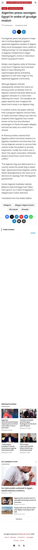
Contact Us (21, 537)
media (25, 209)
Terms (22, 540)
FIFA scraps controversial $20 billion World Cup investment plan (26, 447)
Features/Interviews (15, 8)
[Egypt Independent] (19, 2)
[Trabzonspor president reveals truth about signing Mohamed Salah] (10, 438)
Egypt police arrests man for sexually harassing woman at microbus (25, 500)
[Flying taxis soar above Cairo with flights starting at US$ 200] (7, 510)
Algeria (8, 205)
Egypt (4, 8)
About (7, 537)
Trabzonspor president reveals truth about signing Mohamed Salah (9, 447)
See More (19, 519)
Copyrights (29, 537)
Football (14, 209)
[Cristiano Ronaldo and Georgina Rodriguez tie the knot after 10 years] (28, 413)
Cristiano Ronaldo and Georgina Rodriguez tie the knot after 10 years (28, 423)
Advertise (13, 537)
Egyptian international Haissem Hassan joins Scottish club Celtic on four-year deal (10, 424)
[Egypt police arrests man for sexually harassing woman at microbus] (7, 501)
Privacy (16, 540)
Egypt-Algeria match (25, 205)
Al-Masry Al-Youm (23, 534)
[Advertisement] (19, 318)
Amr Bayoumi (8, 25)
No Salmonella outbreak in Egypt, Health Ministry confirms (17, 489)
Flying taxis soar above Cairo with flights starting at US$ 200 (25, 510)
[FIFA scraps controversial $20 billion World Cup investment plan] (28, 438)
